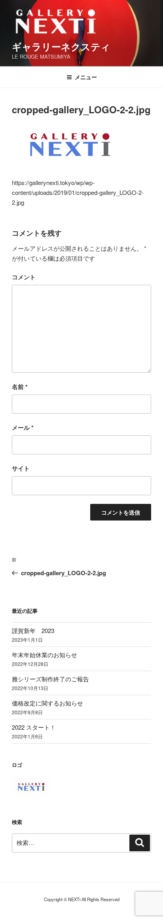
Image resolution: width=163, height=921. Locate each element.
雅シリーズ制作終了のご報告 (50, 679)
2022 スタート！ (34, 727)
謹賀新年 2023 (33, 630)
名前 (20, 386)
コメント (24, 277)
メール (23, 427)
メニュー (86, 77)
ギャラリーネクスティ (61, 46)
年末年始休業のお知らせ (44, 654)
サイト (21, 468)
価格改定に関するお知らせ (47, 703)
